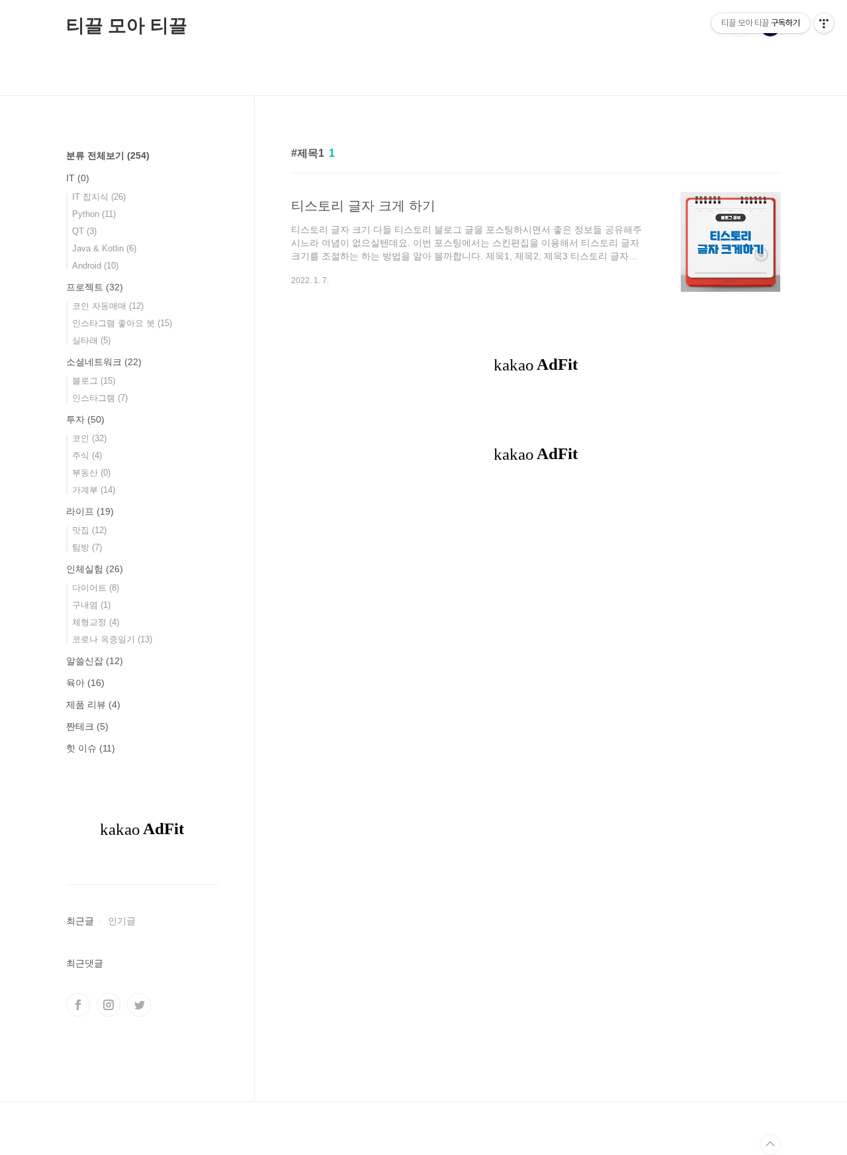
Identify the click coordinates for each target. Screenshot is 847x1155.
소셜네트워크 (104, 362)
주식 (87, 455)
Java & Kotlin (104, 248)
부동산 (91, 473)
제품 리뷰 (93, 704)
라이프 (90, 511)
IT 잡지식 (99, 197)
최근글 (80, 921)
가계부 (93, 490)
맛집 (89, 530)
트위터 (139, 1005)
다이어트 (95, 588)
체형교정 (95, 622)
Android (95, 266)
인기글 (122, 921)
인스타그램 (100, 398)
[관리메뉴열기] (824, 23)
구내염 (91, 605)
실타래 (91, 340)
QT (84, 231)
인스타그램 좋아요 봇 (122, 323)
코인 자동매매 (108, 306)
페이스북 (78, 1005)
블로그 (93, 381)
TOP (770, 1144)
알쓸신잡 (94, 661)
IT (77, 178)
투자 (85, 419)
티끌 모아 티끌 (126, 25)
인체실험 (94, 569)
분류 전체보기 (108, 155)
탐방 (87, 547)
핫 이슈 (90, 748)
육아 (85, 682)
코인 (89, 438)
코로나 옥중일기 (112, 639)
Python (94, 214)
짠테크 (87, 726)
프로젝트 (94, 287)
